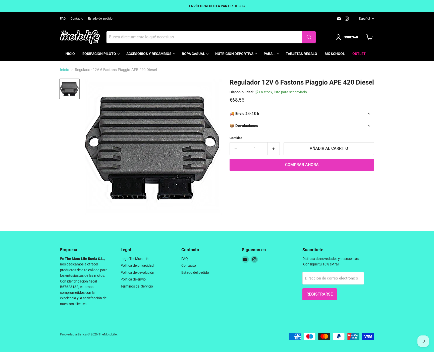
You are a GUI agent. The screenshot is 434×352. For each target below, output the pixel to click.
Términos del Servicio (137, 286)
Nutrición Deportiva (234, 54)
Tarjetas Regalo (301, 54)
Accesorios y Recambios (149, 54)
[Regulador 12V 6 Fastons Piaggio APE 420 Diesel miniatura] (69, 89)
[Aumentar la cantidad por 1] (274, 148)
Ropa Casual (194, 54)
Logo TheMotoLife (135, 259)
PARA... (270, 54)
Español (364, 18)
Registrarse (319, 294)
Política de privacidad (137, 265)
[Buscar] (309, 37)
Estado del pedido (100, 18)
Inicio (70, 54)
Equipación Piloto (99, 54)
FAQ (63, 18)
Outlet (359, 54)
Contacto (77, 18)
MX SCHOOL (335, 54)
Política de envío (133, 279)
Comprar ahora (302, 164)
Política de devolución (137, 272)
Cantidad (236, 138)
